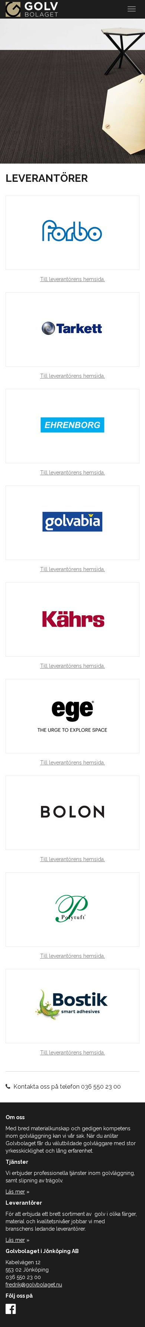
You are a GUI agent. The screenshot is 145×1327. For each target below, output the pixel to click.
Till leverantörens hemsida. (72, 279)
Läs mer (15, 1192)
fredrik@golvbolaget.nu (34, 1285)
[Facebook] (11, 1311)
